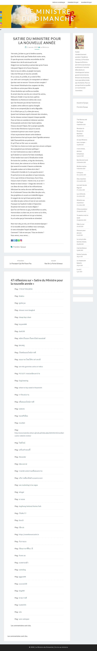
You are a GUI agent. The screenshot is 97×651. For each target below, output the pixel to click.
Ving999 (22, 591)
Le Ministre (44, 47)
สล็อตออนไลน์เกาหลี (26, 402)
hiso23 (21, 520)
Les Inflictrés (81, 194)
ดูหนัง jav (22, 303)
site (20, 612)
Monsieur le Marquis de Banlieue (80, 130)
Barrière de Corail (82, 160)
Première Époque (73, 2)
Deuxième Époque (86, 2)
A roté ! (79, 269)
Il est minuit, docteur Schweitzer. (81, 151)
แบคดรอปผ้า (23, 563)
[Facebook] (12, 240)
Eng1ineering (23, 381)
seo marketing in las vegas (28, 485)
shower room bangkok (27, 310)
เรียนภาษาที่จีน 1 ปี (26, 548)
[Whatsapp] (19, 240)
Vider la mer (80, 224)
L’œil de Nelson (82, 248)
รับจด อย (22, 555)
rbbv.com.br (23, 464)
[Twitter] (14, 240)
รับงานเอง (22, 541)
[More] (1, 26)
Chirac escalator (82, 209)
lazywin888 (23, 324)
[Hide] (1, 29)
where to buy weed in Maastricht (30, 388)
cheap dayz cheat (25, 317)
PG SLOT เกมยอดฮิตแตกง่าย (29, 373)
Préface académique (58, 2)
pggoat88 (22, 577)
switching (22, 570)
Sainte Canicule (82, 254)
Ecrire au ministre (61, 647)
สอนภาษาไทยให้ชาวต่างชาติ (30, 359)
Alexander (22, 457)
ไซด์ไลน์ (22, 443)
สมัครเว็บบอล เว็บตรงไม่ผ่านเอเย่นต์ (32, 338)
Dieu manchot (81, 179)
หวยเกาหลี (23, 598)
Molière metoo (81, 166)
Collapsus (80, 172)
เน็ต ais (21, 527)
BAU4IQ (22, 345)
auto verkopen (24, 619)
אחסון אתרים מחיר (25, 289)
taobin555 (22, 605)
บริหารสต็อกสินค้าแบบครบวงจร (31, 478)
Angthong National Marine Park (30, 506)
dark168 (22, 331)
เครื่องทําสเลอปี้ (24, 450)
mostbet (22, 423)
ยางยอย (22, 499)
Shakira (21, 296)
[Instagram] (21, 240)
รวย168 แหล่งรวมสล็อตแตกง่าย (30, 471)
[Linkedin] (16, 240)
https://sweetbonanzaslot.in (29, 534)
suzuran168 (23, 584)
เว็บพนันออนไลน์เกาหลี (27, 352)
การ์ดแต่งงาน (24, 395)
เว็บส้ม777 (22, 513)
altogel (21, 492)
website (22, 409)
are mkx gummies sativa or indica (31, 366)
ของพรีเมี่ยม (23, 416)
